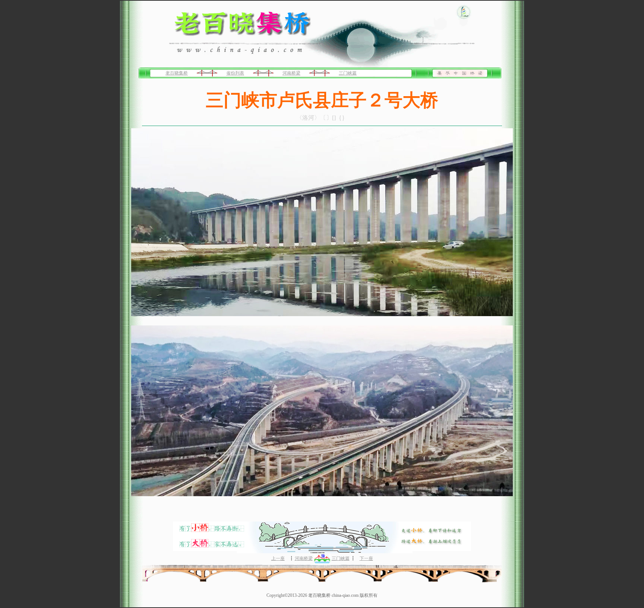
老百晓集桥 (176, 73)
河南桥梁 (291, 73)
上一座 (278, 558)
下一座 (366, 558)
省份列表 (235, 73)
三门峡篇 (348, 73)
